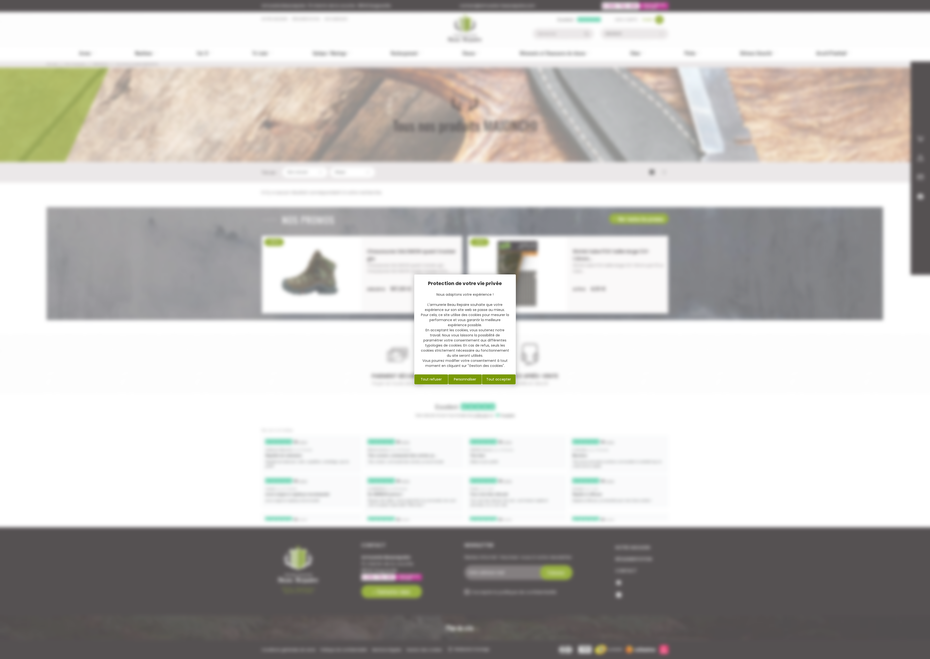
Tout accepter (498, 379)
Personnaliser (465, 379)
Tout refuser (431, 379)
